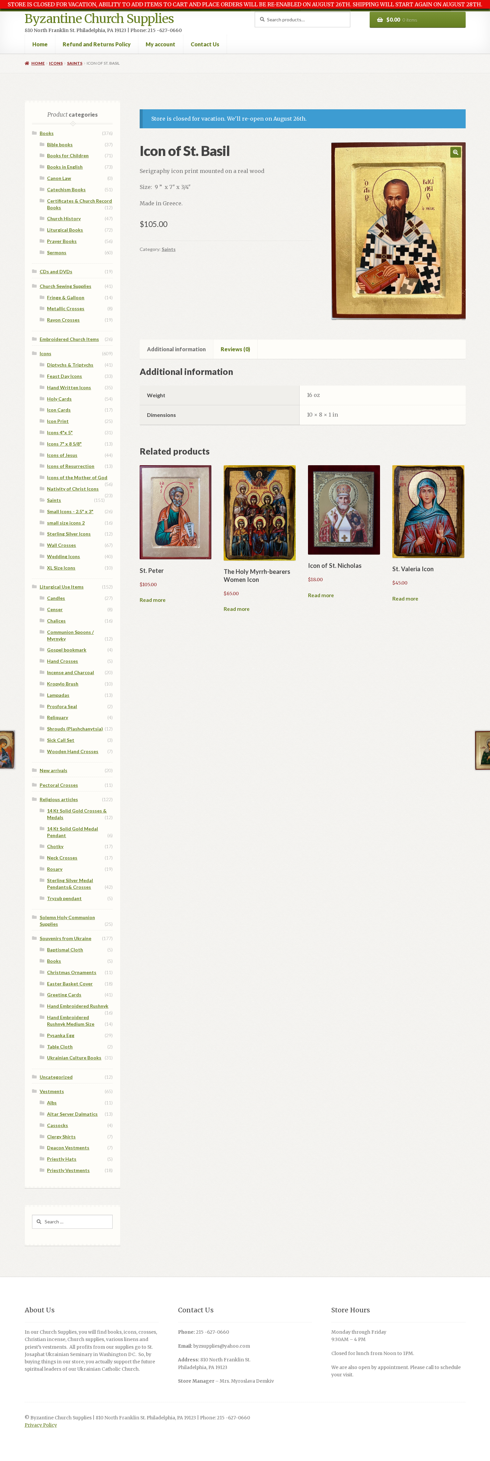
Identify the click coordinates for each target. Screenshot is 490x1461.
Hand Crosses (62, 661)
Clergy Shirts (61, 1136)
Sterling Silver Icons (69, 534)
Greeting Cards (64, 994)
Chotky (55, 846)
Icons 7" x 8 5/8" (64, 444)
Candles (56, 598)
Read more (153, 600)
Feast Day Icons (64, 376)
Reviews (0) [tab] (235, 349)
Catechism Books (66, 189)
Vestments (52, 1091)
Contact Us (205, 44)
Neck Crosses (62, 857)
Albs (52, 1102)
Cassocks (57, 1125)
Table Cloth (60, 1046)
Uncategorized (56, 1077)
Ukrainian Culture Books (74, 1057)
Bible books (60, 144)
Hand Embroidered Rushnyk (77, 1006)
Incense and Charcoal (70, 672)
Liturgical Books (65, 230)
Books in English (65, 167)
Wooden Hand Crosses (72, 751)
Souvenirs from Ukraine (65, 938)
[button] (455, 152)
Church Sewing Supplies (65, 286)
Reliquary (57, 717)
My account (160, 44)
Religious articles (59, 799)
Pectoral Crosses (59, 785)
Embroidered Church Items (69, 339)
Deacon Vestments (68, 1147)
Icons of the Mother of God (77, 477)
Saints (74, 63)
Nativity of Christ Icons (73, 489)
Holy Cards (59, 399)
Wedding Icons (63, 556)
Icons (56, 63)
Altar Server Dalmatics (72, 1114)
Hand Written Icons (69, 387)
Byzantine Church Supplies (99, 18)
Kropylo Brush (62, 684)
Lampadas (58, 695)
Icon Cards (59, 410)
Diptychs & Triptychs (70, 365)
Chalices (56, 621)
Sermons (56, 252)
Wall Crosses (61, 545)
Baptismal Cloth (65, 949)
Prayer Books (62, 241)
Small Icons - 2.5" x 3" (70, 511)
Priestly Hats (61, 1159)
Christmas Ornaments (71, 972)
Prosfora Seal (62, 706)
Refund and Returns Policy (97, 44)
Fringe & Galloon (65, 297)
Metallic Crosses (65, 308)
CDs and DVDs (56, 271)
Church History (64, 218)
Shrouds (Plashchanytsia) (75, 728)
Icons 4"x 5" (60, 432)
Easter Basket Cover (70, 983)
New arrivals (53, 770)
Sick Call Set (60, 740)
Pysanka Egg (60, 1035)
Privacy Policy (41, 1425)
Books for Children (68, 155)
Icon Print (58, 421)
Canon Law (59, 178)
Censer (55, 609)
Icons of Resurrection (70, 466)
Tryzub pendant (64, 898)
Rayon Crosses (63, 320)
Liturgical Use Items (62, 587)
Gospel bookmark (66, 650)
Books (47, 133)
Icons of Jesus (62, 455)
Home (40, 44)
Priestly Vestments (68, 1170)
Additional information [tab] (176, 349)
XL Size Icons (61, 568)
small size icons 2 (66, 523)
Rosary (54, 869)
